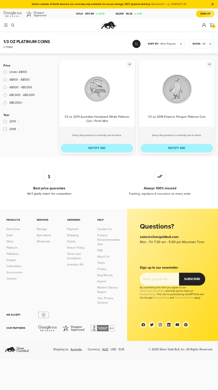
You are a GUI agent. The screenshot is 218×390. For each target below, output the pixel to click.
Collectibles (14, 266)
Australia (76, 349)
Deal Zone (13, 229)
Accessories (14, 272)
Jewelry (11, 278)
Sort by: (153, 43)
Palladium (12, 254)
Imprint (101, 281)
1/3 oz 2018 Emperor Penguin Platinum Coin (177, 117)
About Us (103, 256)
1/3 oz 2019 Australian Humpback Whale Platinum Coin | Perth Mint (97, 118)
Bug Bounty (105, 275)
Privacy (102, 269)
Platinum (11, 247)
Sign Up (205, 13)
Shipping (73, 235)
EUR (121, 349)
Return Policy (76, 247)
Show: (196, 43)
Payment (72, 229)
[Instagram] (160, 324)
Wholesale (43, 241)
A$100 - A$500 (19, 79)
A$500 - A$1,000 (20, 87)
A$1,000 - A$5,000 (22, 95)
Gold (90, 13)
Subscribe (192, 279)
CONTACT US (178, 4)
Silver (129, 13)
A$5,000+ (16, 102)
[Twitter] (151, 324)
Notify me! (97, 148)
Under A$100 (18, 72)
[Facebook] (143, 324)
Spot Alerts (44, 235)
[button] (164, 43)
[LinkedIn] (168, 324)
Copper (11, 260)
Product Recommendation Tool (108, 239)
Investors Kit (75, 264)
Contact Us (104, 229)
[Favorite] (129, 64)
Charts (71, 241)
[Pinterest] (185, 324)
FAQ (100, 250)
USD (113, 349)
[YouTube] (177, 324)
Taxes (101, 263)
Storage (42, 229)
